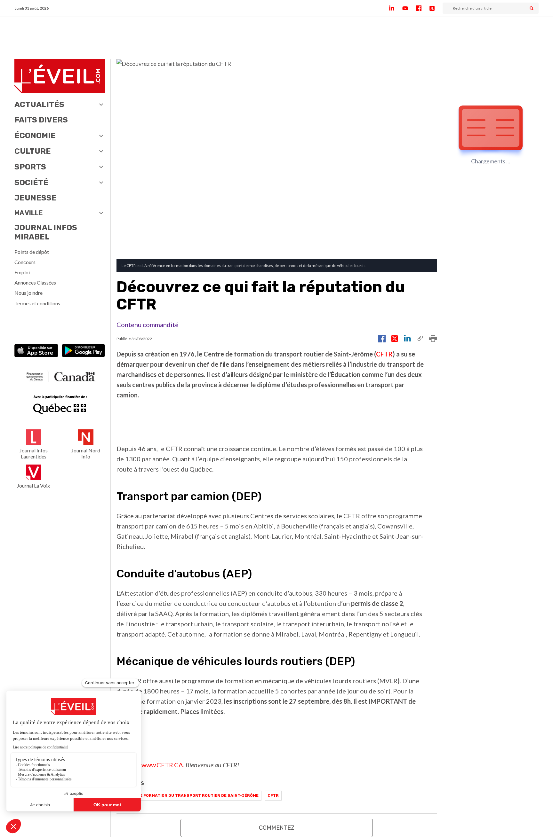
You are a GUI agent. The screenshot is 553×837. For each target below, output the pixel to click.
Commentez (276, 827)
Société (31, 182)
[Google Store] (83, 351)
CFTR (384, 354)
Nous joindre (28, 293)
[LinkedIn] (395, 8)
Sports (30, 166)
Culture (32, 151)
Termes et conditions (37, 303)
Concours (25, 262)
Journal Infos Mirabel (45, 232)
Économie (35, 135)
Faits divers (41, 119)
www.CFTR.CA (162, 765)
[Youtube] (409, 8)
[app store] (36, 351)
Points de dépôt (31, 252)
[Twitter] (436, 8)
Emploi (22, 272)
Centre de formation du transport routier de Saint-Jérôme (189, 795)
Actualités (39, 104)
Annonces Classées (35, 282)
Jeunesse (35, 197)
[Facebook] (422, 8)
